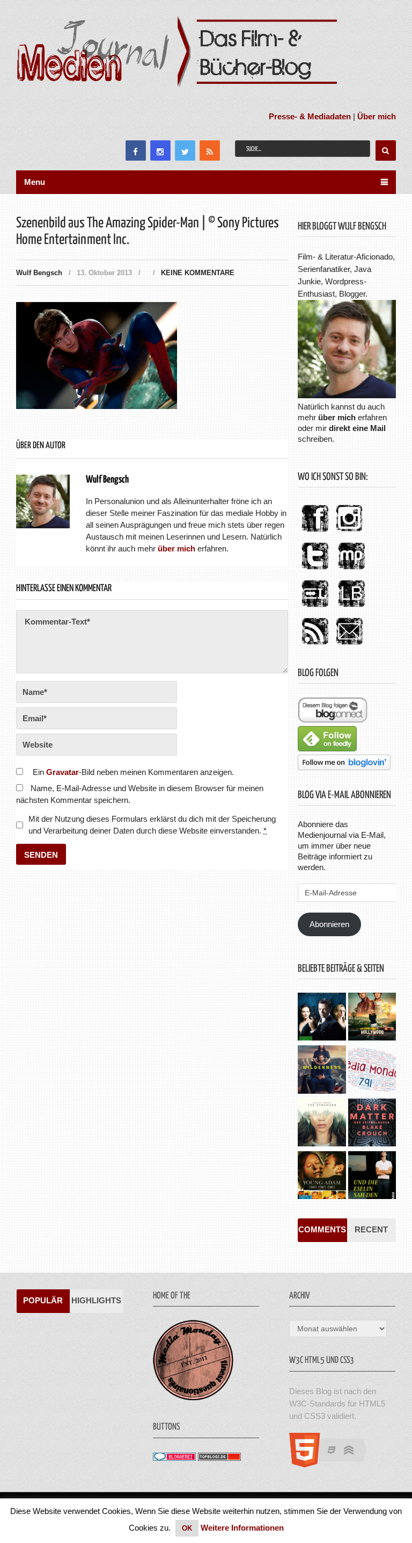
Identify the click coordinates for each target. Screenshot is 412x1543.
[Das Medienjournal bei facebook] (315, 532)
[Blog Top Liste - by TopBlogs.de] (219, 1457)
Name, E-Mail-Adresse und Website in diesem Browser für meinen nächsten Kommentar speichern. (139, 794)
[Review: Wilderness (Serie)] (321, 1070)
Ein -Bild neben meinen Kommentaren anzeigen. (133, 772)
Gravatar (62, 772)
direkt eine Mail (357, 428)
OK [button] (187, 1528)
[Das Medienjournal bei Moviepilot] (351, 570)
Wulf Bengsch (39, 273)
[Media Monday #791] (372, 1070)
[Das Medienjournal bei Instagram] (349, 532)
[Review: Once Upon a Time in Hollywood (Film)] (372, 1018)
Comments (322, 1229)
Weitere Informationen (242, 1527)
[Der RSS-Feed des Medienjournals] (315, 645)
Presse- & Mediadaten (310, 116)
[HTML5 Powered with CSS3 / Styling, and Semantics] (333, 1464)
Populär (43, 1300)
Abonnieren (329, 924)
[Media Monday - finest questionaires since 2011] (193, 1397)
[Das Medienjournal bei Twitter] (315, 570)
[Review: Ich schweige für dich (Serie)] (321, 1124)
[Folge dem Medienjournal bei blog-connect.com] (332, 719)
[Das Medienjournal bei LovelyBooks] (351, 607)
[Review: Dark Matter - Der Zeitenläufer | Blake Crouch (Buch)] (372, 1124)
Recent (371, 1229)
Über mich (376, 116)
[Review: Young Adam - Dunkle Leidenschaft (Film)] (321, 1176)
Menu (34, 181)
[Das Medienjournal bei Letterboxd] (315, 607)
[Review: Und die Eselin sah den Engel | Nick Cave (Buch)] (372, 1176)
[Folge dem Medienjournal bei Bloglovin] (344, 767)
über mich (337, 417)
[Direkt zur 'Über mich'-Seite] (347, 395)
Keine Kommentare (197, 273)
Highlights (96, 1300)
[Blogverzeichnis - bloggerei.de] (174, 1457)
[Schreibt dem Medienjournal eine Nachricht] (349, 645)
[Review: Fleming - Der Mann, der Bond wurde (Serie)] (321, 1018)
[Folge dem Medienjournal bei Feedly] (327, 748)
